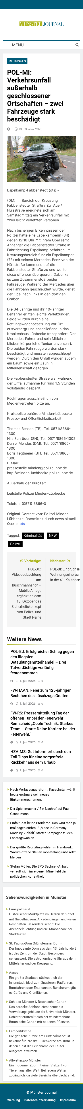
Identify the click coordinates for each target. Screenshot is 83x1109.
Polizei (15, 544)
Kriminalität (33, 535)
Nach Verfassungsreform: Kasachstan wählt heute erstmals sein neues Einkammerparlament (42, 795)
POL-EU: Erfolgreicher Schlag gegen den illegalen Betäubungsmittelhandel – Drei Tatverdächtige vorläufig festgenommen (42, 662)
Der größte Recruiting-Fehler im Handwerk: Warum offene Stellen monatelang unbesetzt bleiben (43, 852)
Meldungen (17, 61)
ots (22, 523)
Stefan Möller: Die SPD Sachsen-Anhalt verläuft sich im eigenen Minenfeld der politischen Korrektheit (39, 871)
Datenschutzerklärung (40, 1100)
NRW (53, 535)
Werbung (13, 1100)
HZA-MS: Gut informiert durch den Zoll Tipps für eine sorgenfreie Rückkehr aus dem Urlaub (40, 757)
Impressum (68, 1100)
